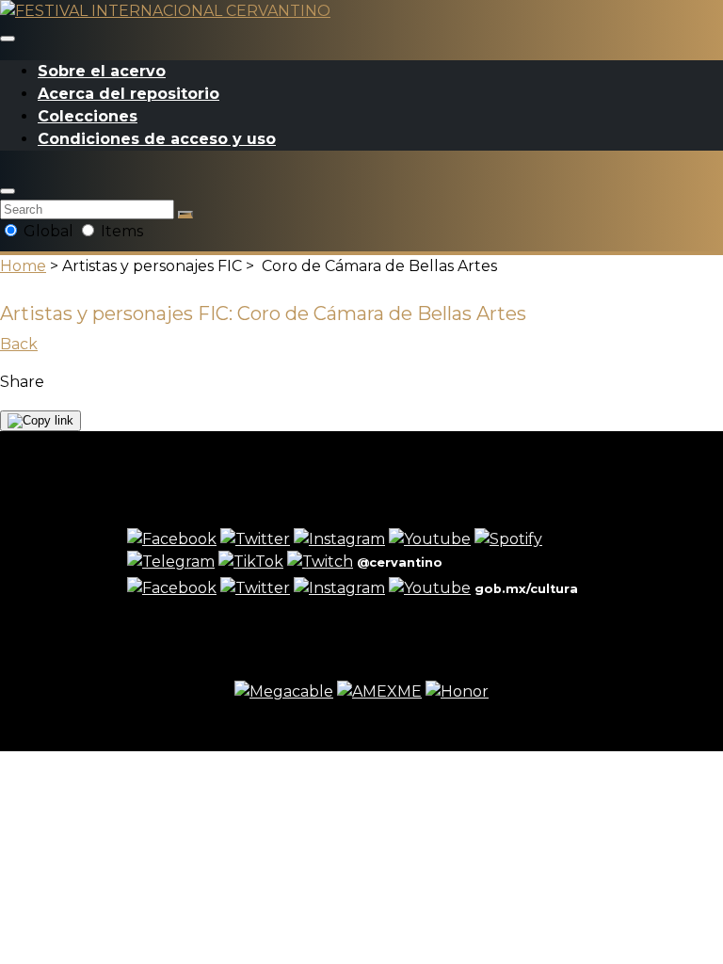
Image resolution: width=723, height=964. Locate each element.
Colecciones (87, 116)
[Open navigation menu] (7, 38)
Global (48, 231)
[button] (7, 191)
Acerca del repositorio (128, 94)
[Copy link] (40, 420)
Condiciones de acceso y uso (157, 139)
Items (120, 231)
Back (19, 344)
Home (23, 266)
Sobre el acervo (102, 71)
